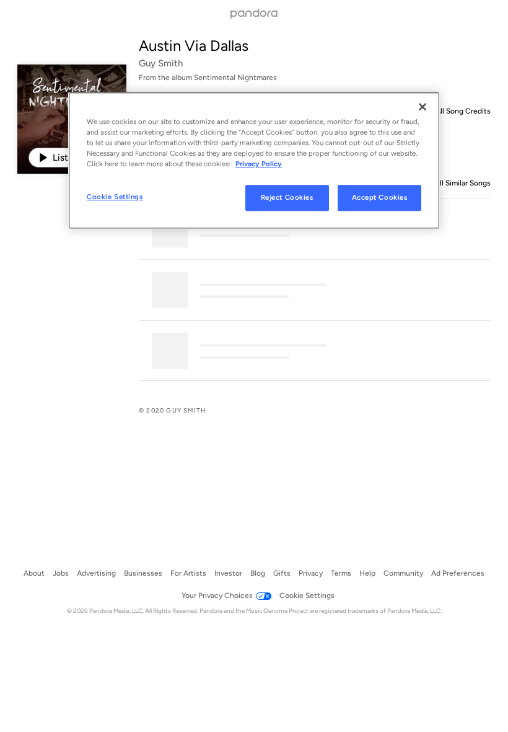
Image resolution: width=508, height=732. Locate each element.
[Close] (422, 106)
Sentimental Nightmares (235, 77)
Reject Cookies (287, 198)
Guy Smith (161, 63)
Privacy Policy (258, 163)
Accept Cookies (380, 198)
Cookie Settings (115, 197)
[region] (254, 160)
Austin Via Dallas (193, 46)
